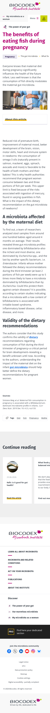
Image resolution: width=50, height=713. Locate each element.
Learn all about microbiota (23, 551)
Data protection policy (24, 670)
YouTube (27, 651)
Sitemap (23, 674)
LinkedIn (21, 651)
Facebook (9, 651)
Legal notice (23, 662)
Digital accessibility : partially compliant (23, 682)
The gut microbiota (29, 56)
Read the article (14, 498)
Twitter (15, 651)
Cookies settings (23, 678)
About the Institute (18, 587)
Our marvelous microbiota (25, 611)
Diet (18, 418)
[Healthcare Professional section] (43, 18)
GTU (23, 666)
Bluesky (39, 651)
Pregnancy (10, 56)
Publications (15, 579)
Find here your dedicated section (29, 632)
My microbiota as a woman (25, 617)
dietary (33, 337)
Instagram (33, 651)
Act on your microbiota (20, 571)
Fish (25, 418)
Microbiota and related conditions (20, 561)
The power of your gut (19, 27)
